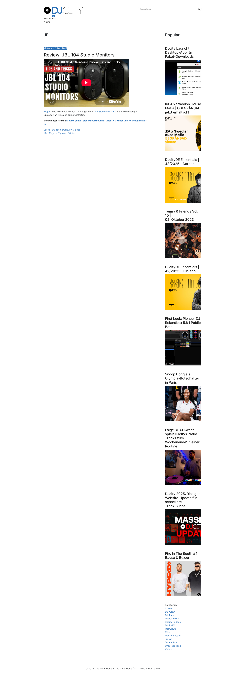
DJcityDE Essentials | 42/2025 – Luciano (182, 269)
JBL (46, 133)
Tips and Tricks (66, 133)
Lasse (47, 129)
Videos (76, 129)
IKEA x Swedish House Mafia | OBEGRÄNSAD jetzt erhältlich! (183, 108)
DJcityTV (67, 129)
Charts (168, 608)
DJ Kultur (170, 611)
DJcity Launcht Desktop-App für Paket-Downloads (179, 52)
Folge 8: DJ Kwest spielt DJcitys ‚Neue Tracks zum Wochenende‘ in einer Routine (182, 438)
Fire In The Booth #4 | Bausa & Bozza (182, 555)
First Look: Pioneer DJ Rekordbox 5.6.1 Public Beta (183, 323)
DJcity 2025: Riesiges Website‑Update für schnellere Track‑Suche (182, 500)
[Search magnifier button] (199, 9)
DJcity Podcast (173, 622)
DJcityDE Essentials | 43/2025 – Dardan (182, 162)
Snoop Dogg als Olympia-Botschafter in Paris (182, 378)
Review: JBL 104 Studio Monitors (79, 55)
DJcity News (172, 618)
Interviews (170, 628)
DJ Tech (56, 129)
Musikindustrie (172, 635)
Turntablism (171, 642)
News (47, 21)
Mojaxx (48, 111)
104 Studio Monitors (105, 111)
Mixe (167, 632)
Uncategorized (173, 645)
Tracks (168, 639)
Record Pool (50, 18)
